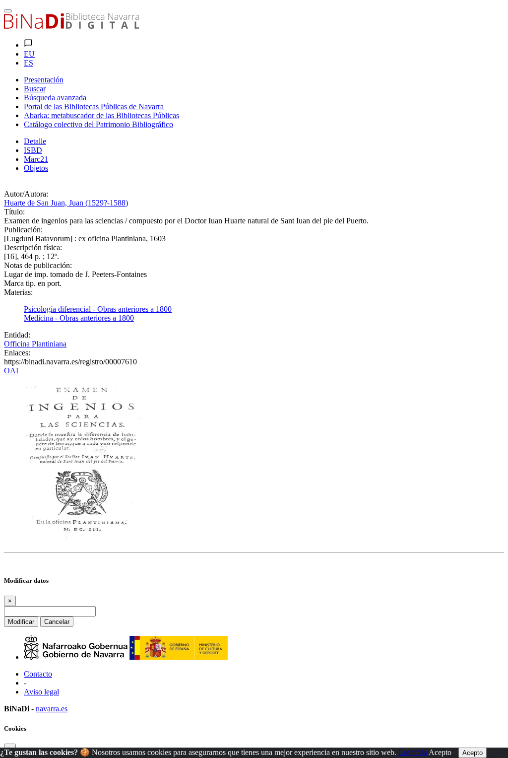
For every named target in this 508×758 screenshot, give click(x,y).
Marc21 (36, 159)
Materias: (18, 292)
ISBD (33, 150)
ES (28, 63)
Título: (14, 211)
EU (29, 54)
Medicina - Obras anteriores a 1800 (79, 318)
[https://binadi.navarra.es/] (71, 26)
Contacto (38, 674)
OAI (11, 370)
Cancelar (56, 621)
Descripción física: (33, 247)
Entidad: (17, 335)
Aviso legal (41, 692)
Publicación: (23, 229)
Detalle (35, 141)
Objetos (36, 168)
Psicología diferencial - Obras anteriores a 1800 (98, 309)
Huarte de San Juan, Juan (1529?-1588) (66, 203)
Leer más (412, 752)
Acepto (440, 752)
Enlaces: (17, 352)
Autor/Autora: (26, 194)
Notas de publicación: (38, 265)
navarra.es (51, 708)
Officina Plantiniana (35, 344)
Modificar (21, 621)
